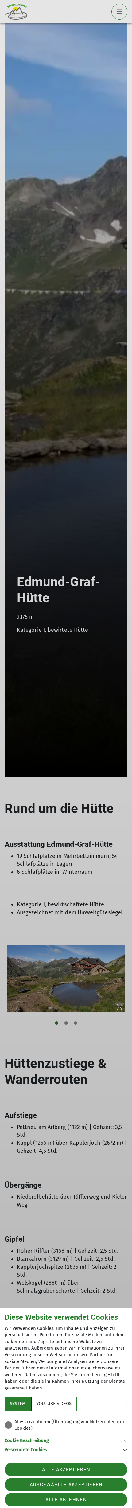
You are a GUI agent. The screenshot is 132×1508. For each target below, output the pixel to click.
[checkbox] (66, 1425)
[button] (66, 1440)
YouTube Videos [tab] (54, 1403)
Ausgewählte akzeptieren (66, 1484)
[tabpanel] (66, 1434)
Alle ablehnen (66, 1499)
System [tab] (18, 1403)
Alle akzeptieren (66, 1469)
